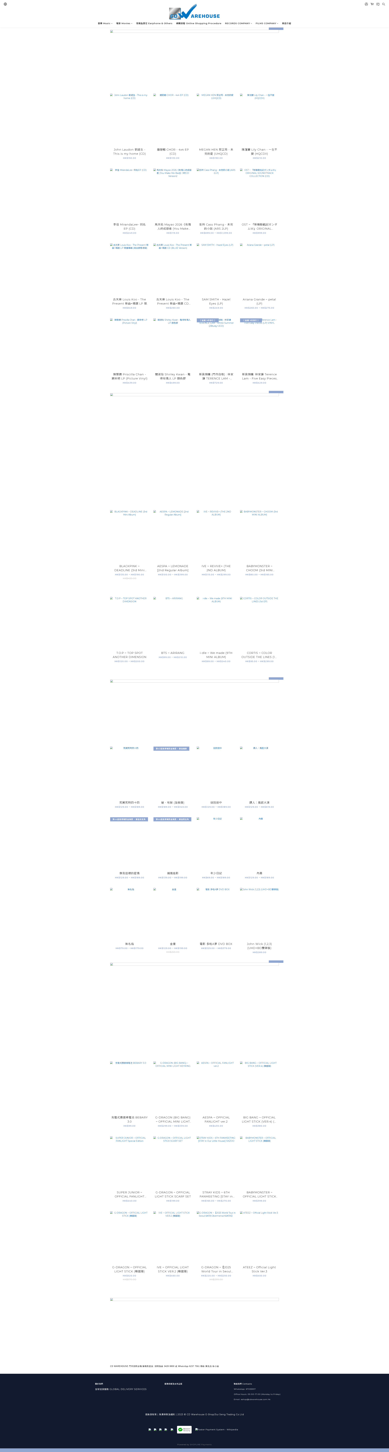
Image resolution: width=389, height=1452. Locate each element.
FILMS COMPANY (266, 23)
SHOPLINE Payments (201, 1444)
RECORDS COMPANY (237, 23)
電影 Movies (123, 23)
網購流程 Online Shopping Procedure (198, 23)
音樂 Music (104, 23)
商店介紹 (286, 23)
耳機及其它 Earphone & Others (154, 23)
